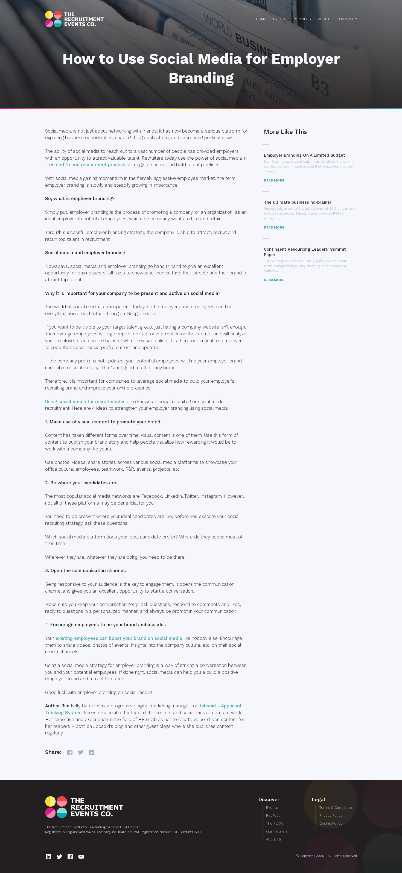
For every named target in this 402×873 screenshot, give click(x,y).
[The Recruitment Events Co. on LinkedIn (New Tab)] (49, 856)
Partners (302, 19)
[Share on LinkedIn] (92, 752)
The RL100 (275, 823)
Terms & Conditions (336, 807)
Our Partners (277, 831)
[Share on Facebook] (70, 752)
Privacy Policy (331, 815)
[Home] (94, 19)
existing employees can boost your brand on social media (119, 638)
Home (261, 19)
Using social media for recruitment (83, 401)
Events (280, 19)
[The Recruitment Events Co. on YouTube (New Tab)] (82, 856)
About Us (274, 839)
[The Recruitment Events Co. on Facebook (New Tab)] (71, 856)
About (324, 19)
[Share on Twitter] (81, 752)
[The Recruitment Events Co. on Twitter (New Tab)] (60, 856)
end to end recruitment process (90, 164)
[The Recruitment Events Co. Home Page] (134, 807)
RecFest (273, 815)
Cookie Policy (330, 823)
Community (347, 19)
